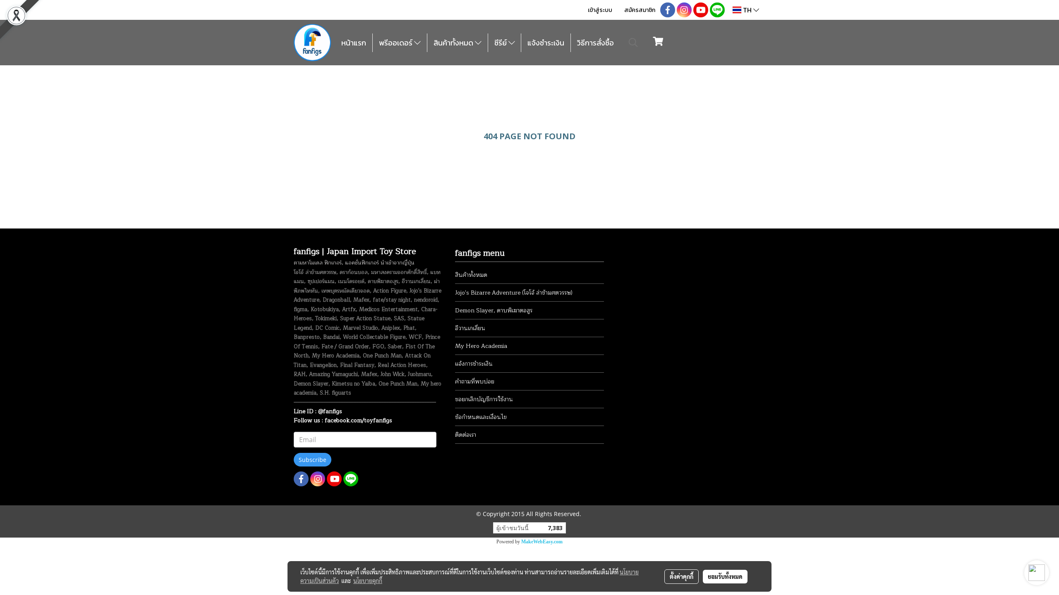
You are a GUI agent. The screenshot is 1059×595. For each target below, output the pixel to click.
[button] (633, 42)
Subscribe (312, 460)
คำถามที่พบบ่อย (474, 381)
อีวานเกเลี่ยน (470, 328)
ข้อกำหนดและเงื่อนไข (481, 417)
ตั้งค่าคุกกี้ (681, 576)
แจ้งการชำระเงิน (474, 364)
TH (747, 10)
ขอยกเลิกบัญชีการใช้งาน (484, 399)
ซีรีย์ (501, 42)
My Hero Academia (481, 346)
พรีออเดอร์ (396, 42)
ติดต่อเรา (465, 435)
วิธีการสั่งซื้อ (595, 42)
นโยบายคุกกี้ (367, 580)
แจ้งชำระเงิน (545, 42)
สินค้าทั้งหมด (454, 42)
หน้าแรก (353, 42)
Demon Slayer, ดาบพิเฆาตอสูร (493, 310)
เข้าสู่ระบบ (600, 10)
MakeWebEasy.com (542, 542)
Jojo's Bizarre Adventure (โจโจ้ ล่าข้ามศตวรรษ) (514, 293)
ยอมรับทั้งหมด (725, 576)
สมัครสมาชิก (639, 10)
